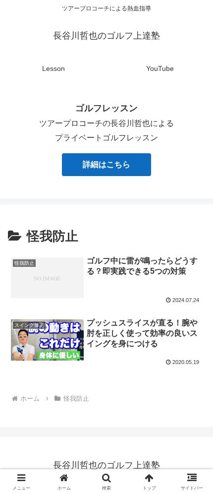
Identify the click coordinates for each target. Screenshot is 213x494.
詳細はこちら (106, 164)
